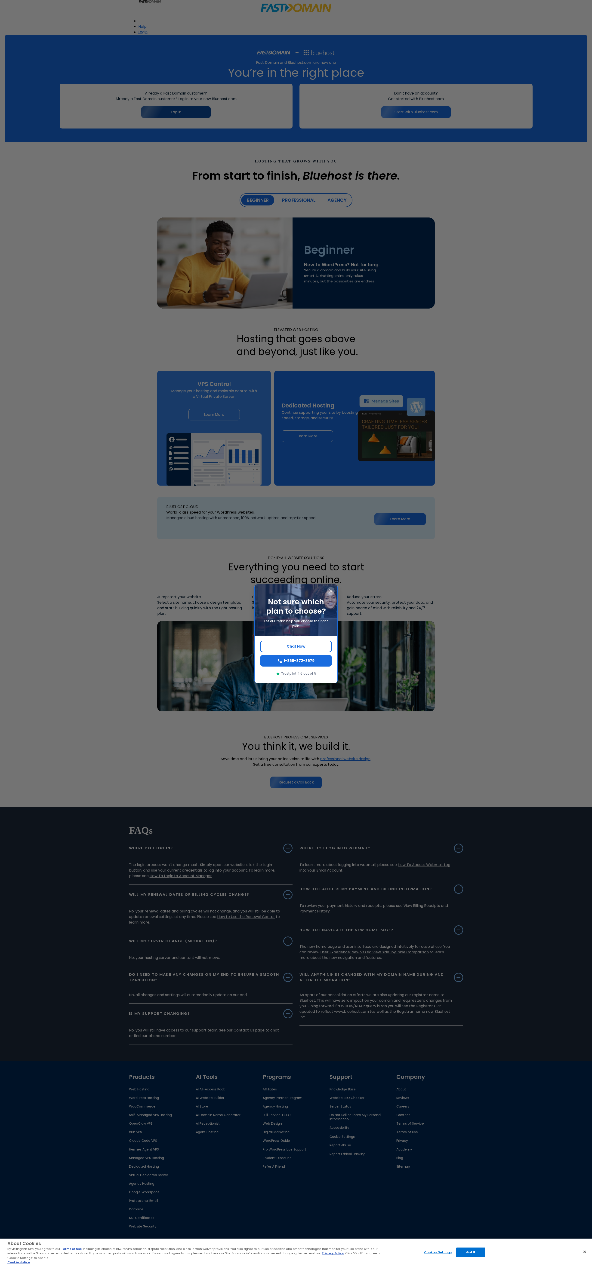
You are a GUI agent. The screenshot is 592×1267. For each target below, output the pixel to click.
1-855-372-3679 (299, 660)
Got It (470, 1252)
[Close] (585, 1252)
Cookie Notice (18, 1262)
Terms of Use (71, 1249)
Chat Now (296, 646)
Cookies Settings (438, 1252)
